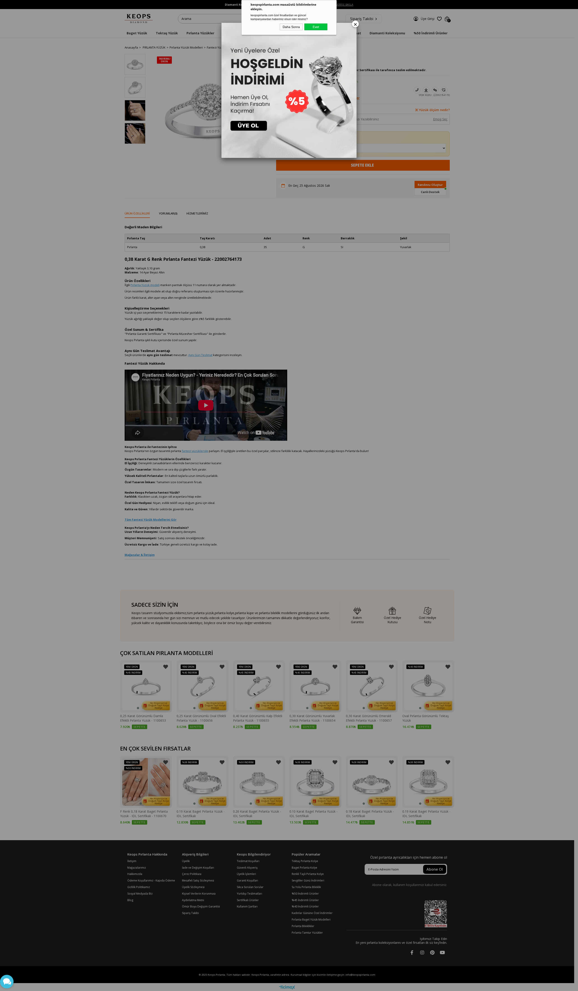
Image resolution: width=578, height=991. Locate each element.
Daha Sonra (291, 27)
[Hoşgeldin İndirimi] (289, 90)
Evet (316, 27)
